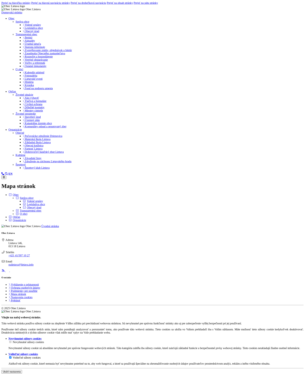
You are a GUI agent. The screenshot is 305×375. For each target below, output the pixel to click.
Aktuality (29, 40)
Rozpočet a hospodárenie (38, 56)
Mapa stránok (18, 294)
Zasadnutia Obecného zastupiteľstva (44, 53)
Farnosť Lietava (33, 148)
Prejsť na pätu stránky (146, 2)
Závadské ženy (32, 158)
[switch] (10, 342)
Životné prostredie (26, 113)
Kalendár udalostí (34, 72)
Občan (16, 216)
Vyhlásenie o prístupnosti (24, 284)
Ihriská (28, 37)
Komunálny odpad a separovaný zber (45, 126)
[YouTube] (11, 270)
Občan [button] (12, 91)
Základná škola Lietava (37, 142)
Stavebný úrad (32, 116)
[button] (10, 173)
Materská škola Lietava (37, 139)
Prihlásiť (15, 300)
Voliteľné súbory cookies (27, 357)
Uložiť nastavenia (12, 371)
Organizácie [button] (15, 129)
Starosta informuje (34, 47)
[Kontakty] (2, 173)
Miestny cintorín (33, 110)
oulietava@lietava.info (21, 264)
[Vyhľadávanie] (6, 173)
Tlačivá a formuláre (35, 101)
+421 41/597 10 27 (19, 255)
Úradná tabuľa (32, 43)
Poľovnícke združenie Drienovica (43, 135)
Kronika (29, 85)
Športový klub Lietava (37, 167)
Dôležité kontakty (34, 107)
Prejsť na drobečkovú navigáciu (88, 2)
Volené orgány (32, 24)
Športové (21, 164)
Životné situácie (24, 94)
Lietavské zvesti (33, 78)
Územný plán (32, 120)
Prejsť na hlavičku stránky (16, 2)
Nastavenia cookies (21, 297)
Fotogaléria (30, 75)
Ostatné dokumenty (35, 66)
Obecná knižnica (33, 145)
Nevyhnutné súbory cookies (28, 342)
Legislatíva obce (33, 27)
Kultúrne (20, 155)
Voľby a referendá (34, 62)
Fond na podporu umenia (38, 88)
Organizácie (19, 220)
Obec (16, 194)
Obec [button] (11, 18)
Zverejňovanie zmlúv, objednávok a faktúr (48, 50)
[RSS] (3, 270)
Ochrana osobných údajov (25, 287)
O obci (19, 69)
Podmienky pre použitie (23, 290)
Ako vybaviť (31, 97)
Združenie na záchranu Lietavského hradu (47, 161)
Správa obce (22, 21)
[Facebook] (8, 270)
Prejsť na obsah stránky (120, 2)
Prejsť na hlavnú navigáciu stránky (50, 2)
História (29, 81)
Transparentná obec (26, 34)
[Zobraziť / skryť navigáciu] (3, 177)
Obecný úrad (31, 31)
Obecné (20, 132)
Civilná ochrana (33, 104)
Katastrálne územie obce (38, 123)
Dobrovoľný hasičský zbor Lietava (44, 151)
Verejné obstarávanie (36, 59)
